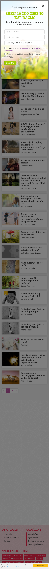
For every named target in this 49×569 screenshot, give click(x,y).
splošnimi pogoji (24, 48)
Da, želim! (10, 63)
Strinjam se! (40, 565)
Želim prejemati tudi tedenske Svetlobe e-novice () (22, 55)
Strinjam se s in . (22, 49)
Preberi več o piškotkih (13, 567)
